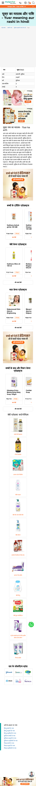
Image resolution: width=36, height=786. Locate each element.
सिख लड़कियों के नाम (10, 748)
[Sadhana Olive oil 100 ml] (14, 255)
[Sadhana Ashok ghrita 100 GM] (14, 216)
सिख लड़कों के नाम (9, 746)
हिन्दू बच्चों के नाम (9, 728)
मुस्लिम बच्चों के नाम (9, 736)
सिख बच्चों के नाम (9, 743)
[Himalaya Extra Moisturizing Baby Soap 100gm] (14, 381)
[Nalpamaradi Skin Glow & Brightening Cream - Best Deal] (14, 300)
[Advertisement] (18, 48)
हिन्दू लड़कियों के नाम (10, 733)
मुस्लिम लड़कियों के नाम (10, 741)
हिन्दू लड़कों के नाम (9, 731)
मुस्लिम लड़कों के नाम (10, 738)
